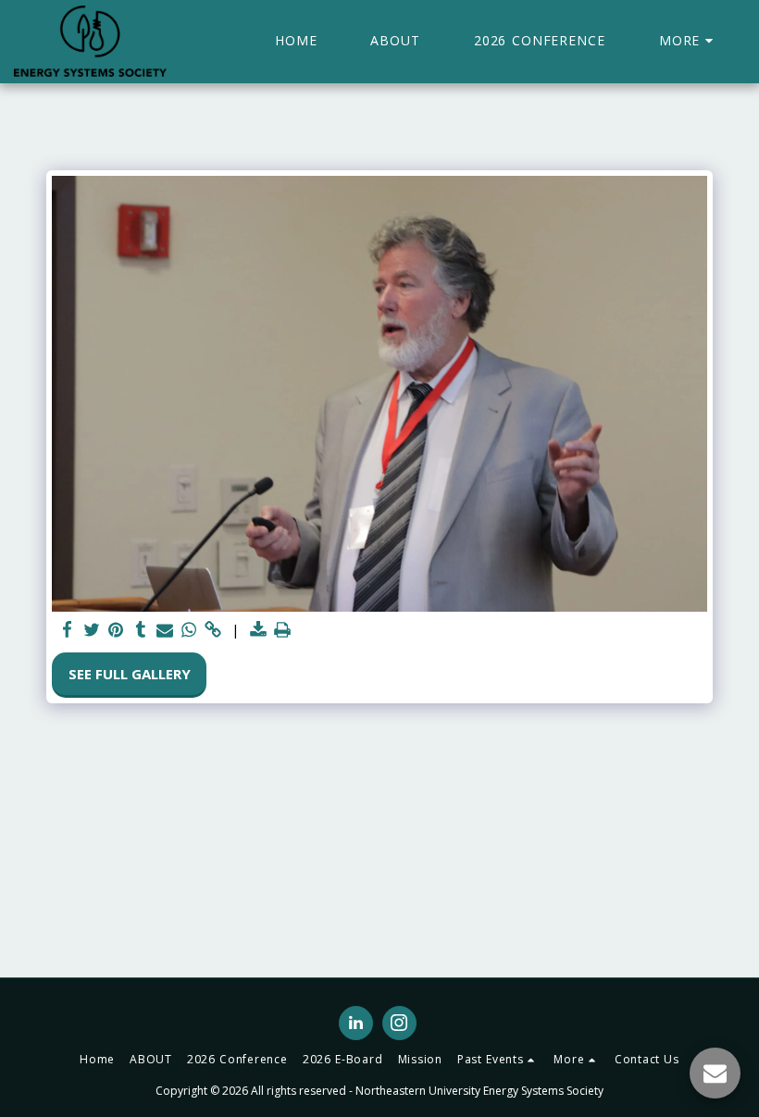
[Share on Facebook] (68, 630)
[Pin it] (116, 630)
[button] (498, 1059)
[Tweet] (92, 630)
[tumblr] (140, 630)
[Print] (283, 630)
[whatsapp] (189, 630)
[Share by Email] (165, 630)
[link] (213, 630)
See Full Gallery (129, 673)
